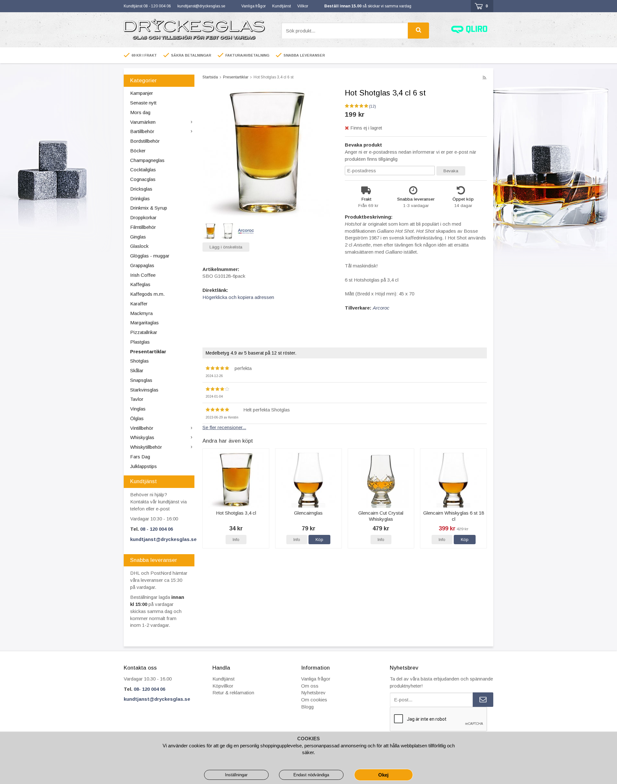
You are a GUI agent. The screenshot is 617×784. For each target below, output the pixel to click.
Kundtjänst (281, 6)
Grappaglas (142, 265)
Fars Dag (140, 456)
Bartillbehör (142, 131)
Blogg (307, 706)
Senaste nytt (143, 102)
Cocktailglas (143, 169)
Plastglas (140, 342)
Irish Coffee (143, 275)
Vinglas (138, 408)
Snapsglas (141, 380)
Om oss (309, 686)
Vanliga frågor (253, 6)
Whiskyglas (142, 437)
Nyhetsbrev (313, 692)
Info (236, 539)
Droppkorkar (143, 217)
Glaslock (139, 246)
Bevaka (450, 170)
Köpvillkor (222, 686)
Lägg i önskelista (226, 247)
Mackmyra (141, 313)
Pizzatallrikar (143, 332)
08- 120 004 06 (149, 689)
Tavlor (136, 399)
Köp (319, 539)
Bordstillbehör (145, 141)
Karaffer (139, 303)
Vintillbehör (141, 428)
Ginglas (138, 236)
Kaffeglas (140, 284)
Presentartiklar (148, 351)
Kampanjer (141, 93)
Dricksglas (141, 189)
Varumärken (143, 122)
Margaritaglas (144, 322)
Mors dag (140, 112)
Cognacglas (143, 179)
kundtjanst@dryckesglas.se (201, 6)
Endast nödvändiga (311, 774)
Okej (383, 775)
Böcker (138, 150)
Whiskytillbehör (146, 447)
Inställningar (236, 774)
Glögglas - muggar (149, 255)
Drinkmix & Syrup (148, 208)
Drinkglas (140, 198)
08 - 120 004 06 (156, 529)
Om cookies (314, 699)
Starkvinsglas (144, 389)
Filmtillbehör (143, 227)
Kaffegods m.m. (147, 294)
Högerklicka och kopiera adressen (238, 297)
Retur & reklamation (233, 692)
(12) (372, 106)
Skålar (136, 370)
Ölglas (137, 418)
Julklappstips (143, 466)
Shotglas (139, 361)
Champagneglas (147, 160)
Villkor (302, 6)
